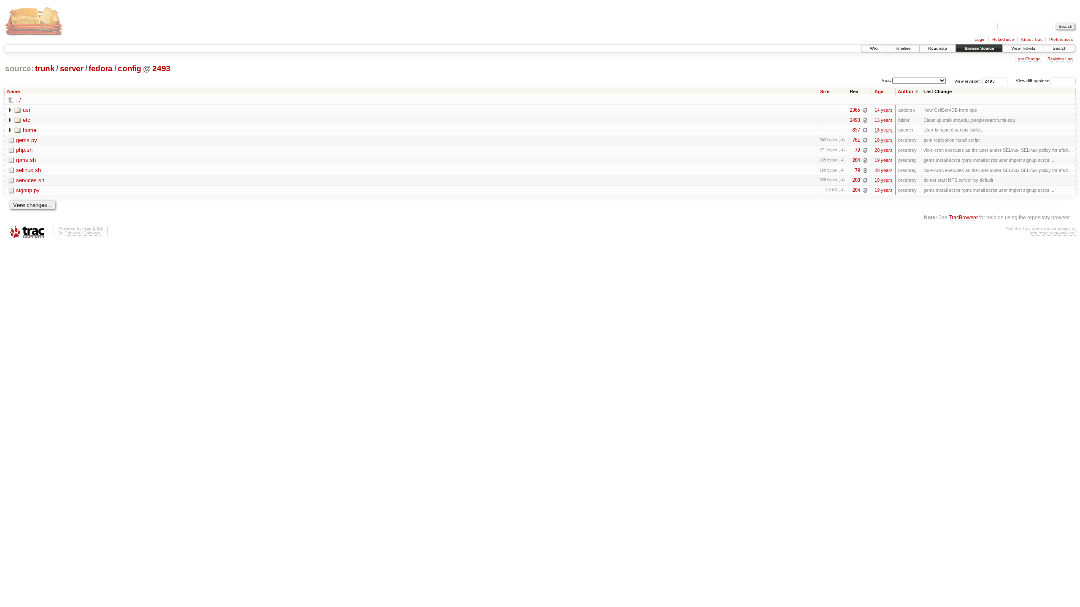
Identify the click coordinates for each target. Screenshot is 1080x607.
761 (856, 140)
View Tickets (1023, 48)
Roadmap (937, 48)
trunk (44, 68)
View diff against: (1033, 80)
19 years (884, 160)
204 (856, 160)
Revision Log (1060, 58)
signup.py (28, 190)
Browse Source (979, 48)
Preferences (1061, 39)
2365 (855, 110)
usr (26, 110)
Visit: (886, 80)
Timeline (903, 48)
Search (1059, 48)
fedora (101, 68)
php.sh (24, 150)
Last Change (1028, 58)
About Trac (1031, 39)
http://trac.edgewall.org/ (1053, 233)
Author (905, 91)
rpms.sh (26, 160)
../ (18, 100)
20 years (884, 150)
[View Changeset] (865, 110)
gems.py (26, 140)
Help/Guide (1003, 39)
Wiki (874, 48)
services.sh (30, 180)
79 (857, 150)
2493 (161, 68)
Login (980, 39)
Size (824, 91)
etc (26, 120)
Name (13, 91)
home (29, 130)
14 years (884, 110)
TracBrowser (963, 217)
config (129, 68)
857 (856, 130)
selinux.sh (28, 170)
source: (19, 68)
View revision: (967, 80)
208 (856, 180)
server (72, 68)
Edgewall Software (83, 233)
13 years (884, 120)
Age (879, 91)
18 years (884, 129)
